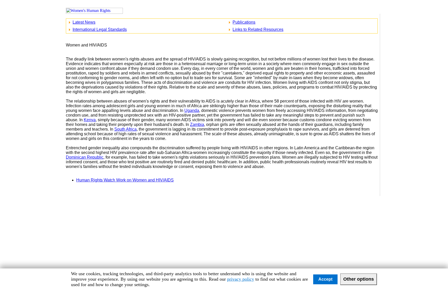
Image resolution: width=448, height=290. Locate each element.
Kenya (90, 120)
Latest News (84, 22)
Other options (358, 279)
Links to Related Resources (258, 29)
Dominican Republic (84, 157)
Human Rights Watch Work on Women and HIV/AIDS (125, 180)
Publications (244, 22)
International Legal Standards (100, 29)
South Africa (125, 129)
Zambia (197, 124)
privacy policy (240, 279)
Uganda (191, 110)
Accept (325, 279)
